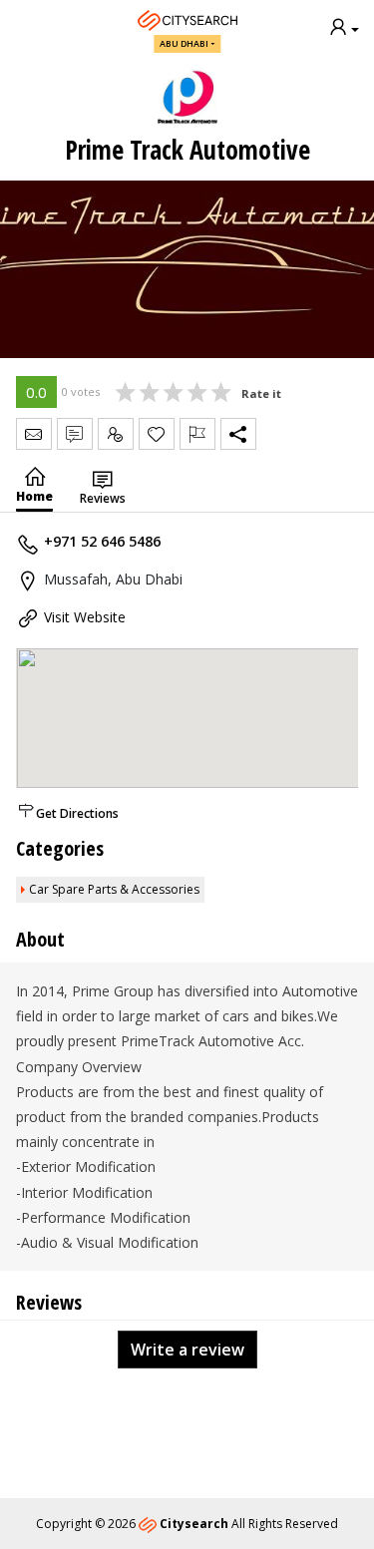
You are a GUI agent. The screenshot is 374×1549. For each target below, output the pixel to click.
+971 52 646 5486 (102, 541)
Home (34, 496)
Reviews (103, 498)
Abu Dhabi (184, 43)
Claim (116, 434)
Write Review (75, 434)
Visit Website (85, 616)
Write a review (187, 1349)
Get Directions (77, 813)
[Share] (238, 434)
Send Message (34, 434)
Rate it (261, 393)
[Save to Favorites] (157, 434)
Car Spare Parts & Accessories (114, 889)
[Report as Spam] (197, 434)
